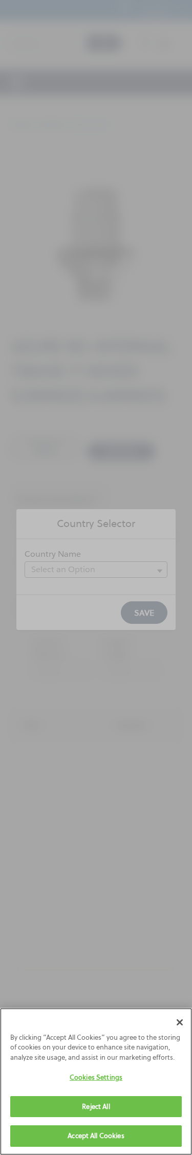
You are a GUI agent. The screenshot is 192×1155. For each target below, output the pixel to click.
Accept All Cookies (96, 1135)
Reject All (96, 1106)
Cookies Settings (96, 1077)
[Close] (179, 1022)
